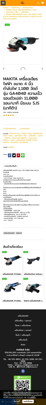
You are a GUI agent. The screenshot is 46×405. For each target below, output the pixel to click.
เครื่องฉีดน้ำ (23, 340)
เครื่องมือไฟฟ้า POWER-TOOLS (27, 140)
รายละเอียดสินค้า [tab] (10, 166)
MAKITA (8, 138)
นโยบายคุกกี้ (30, 397)
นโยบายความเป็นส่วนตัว (15, 397)
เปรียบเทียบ (26, 128)
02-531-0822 (14, 359)
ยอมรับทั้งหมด (28, 401)
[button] (37, 3)
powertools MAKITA (19, 138)
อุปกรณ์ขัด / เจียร (21, 136)
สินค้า (13, 140)
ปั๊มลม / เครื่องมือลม (23, 325)
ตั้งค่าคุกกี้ (17, 401)
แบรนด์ (40, 136)
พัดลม (23, 344)
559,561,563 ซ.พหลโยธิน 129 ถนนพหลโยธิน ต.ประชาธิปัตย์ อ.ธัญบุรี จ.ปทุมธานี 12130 (23, 354)
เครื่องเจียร (32, 136)
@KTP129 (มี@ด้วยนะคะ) (27, 366)
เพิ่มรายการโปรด (10, 128)
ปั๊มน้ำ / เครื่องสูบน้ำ (23, 335)
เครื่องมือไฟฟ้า (23, 316)
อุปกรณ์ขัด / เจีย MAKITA (19, 142)
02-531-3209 (28, 359)
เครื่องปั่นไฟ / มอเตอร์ (23, 330)
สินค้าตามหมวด (14, 133)
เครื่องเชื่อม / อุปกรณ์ (23, 320)
